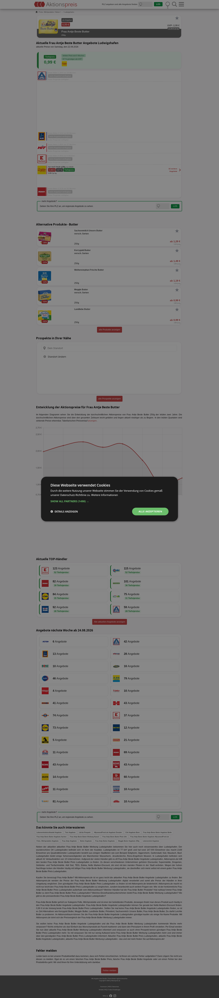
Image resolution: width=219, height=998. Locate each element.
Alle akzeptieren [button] (150, 511)
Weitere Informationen (104, 495)
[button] (109, 501)
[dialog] (109, 499)
